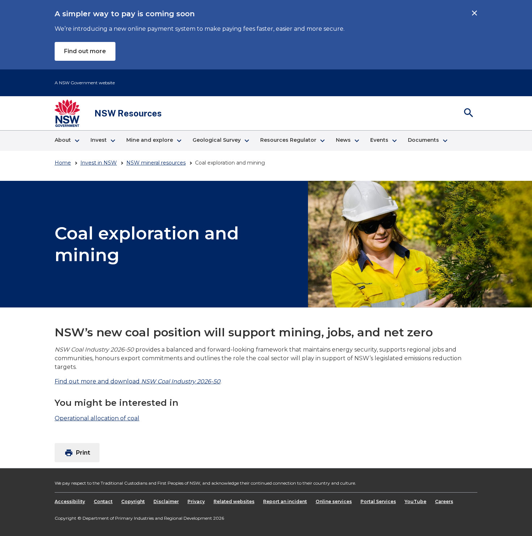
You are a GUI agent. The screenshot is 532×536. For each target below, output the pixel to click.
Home (63, 162)
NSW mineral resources (156, 162)
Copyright (133, 501)
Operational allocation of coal (97, 418)
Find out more (85, 51)
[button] (67, 141)
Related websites (234, 501)
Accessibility (70, 501)
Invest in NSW (98, 162)
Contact (103, 501)
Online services (334, 501)
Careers (444, 501)
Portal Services (378, 501)
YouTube (415, 501)
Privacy (196, 501)
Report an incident (285, 501)
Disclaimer (166, 501)
